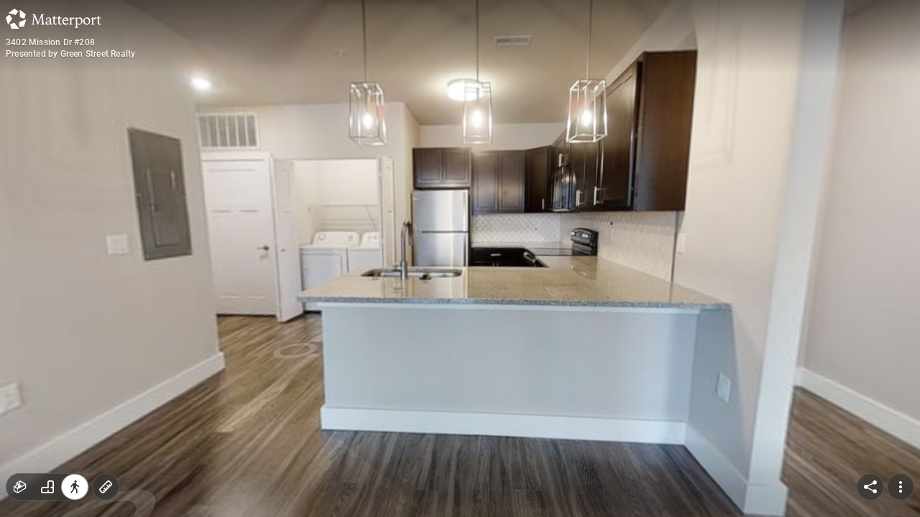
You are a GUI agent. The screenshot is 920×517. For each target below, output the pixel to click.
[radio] (20, 487)
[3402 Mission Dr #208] (460, 258)
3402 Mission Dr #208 (50, 42)
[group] (47, 486)
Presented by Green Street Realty (70, 54)
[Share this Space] (870, 486)
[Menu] (900, 486)
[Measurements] (105, 486)
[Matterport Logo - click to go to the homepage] (53, 19)
